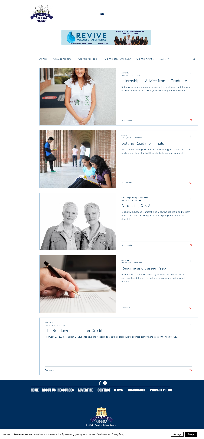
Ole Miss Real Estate (88, 58)
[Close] (200, 434)
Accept (191, 434)
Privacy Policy (118, 434)
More (163, 58)
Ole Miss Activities (145, 58)
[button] (102, 14)
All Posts (43, 58)
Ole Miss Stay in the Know (118, 58)
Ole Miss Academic (62, 58)
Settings (177, 434)
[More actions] (192, 74)
